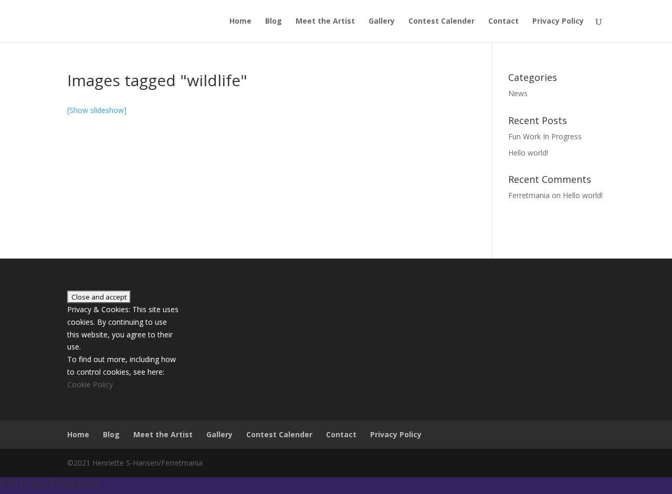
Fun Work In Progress (545, 136)
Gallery (382, 21)
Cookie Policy (90, 384)
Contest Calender (441, 21)
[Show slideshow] (97, 110)
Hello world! (528, 153)
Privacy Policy (558, 21)
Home (240, 21)
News (518, 93)
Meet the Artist (325, 21)
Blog (273, 21)
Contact (503, 21)
